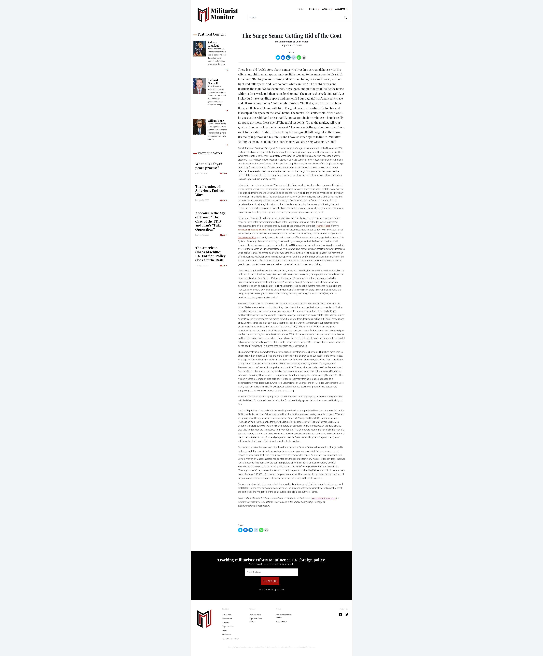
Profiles (313, 9)
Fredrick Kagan (322, 226)
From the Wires (255, 615)
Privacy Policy (281, 621)
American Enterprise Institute (252, 229)
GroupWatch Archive (230, 638)
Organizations (228, 627)
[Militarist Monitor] (218, 12)
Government (227, 619)
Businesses (226, 634)
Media (224, 631)
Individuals (226, 615)
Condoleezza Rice (247, 237)
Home (300, 9)
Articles (326, 9)
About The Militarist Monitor (284, 616)
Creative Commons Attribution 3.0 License (298, 647)
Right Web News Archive (255, 620)
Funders (225, 623)
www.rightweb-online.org (323, 498)
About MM (340, 9)
